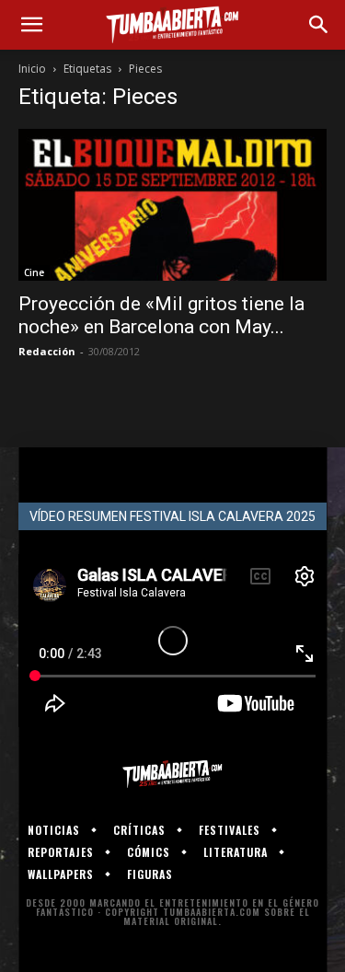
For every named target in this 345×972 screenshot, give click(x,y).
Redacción (46, 351)
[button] (31, 25)
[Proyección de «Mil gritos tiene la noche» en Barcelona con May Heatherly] (172, 205)
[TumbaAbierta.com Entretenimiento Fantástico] (172, 774)
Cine (34, 272)
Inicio (32, 68)
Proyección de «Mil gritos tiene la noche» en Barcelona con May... (161, 315)
